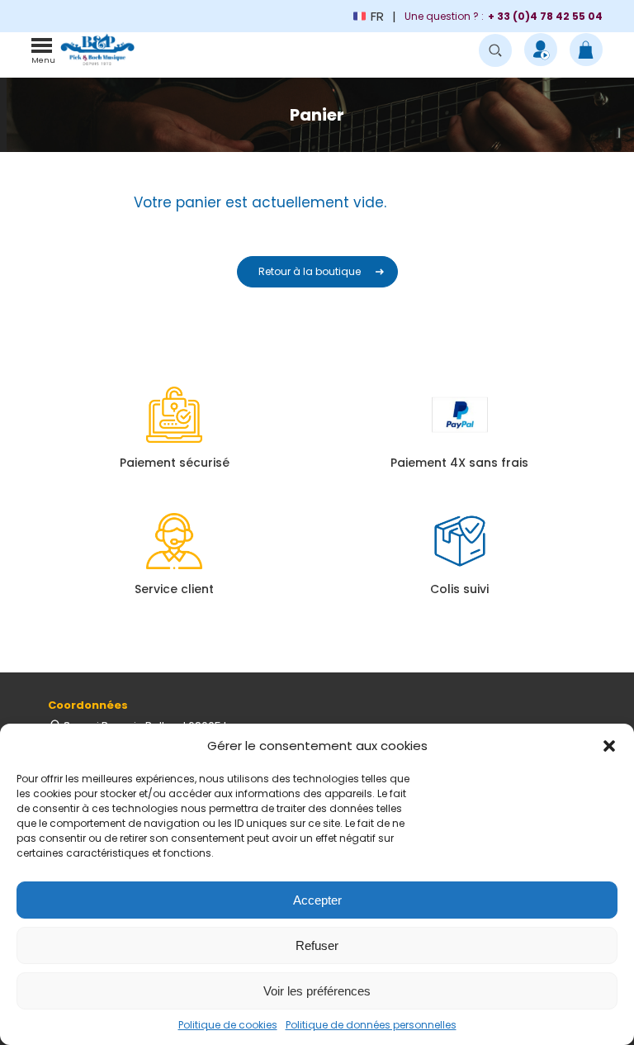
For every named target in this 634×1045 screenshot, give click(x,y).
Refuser (317, 945)
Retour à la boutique (309, 271)
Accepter (317, 900)
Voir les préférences (317, 991)
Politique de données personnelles (371, 1025)
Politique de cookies (227, 1025)
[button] (609, 746)
